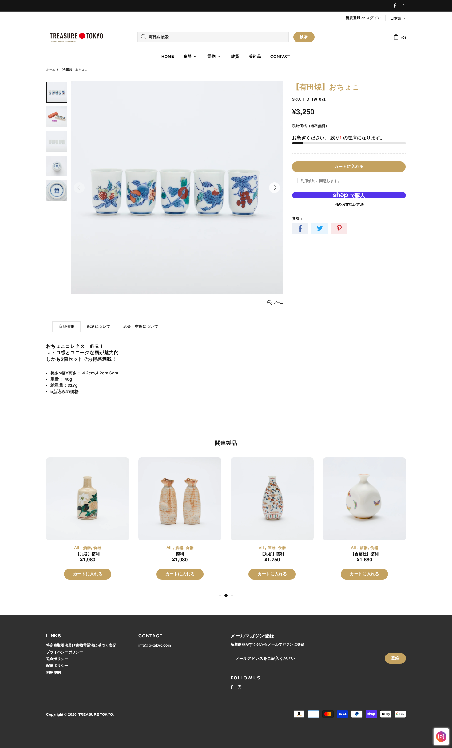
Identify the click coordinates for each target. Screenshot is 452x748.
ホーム (50, 69)
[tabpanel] (88, 524)
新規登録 (353, 18)
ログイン (373, 18)
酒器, (87, 547)
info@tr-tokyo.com (154, 645)
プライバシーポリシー (64, 652)
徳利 (180, 554)
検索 (304, 36)
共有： (297, 218)
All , (78, 547)
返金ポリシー (57, 659)
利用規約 (53, 672)
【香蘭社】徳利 (365, 554)
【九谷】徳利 (88, 554)
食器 (97, 547)
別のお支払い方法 (349, 204)
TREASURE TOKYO (77, 37)
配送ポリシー (57, 665)
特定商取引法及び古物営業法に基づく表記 (81, 645)
